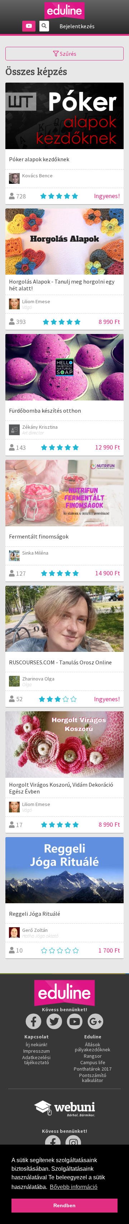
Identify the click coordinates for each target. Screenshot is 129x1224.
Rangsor (93, 1056)
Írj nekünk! (36, 1044)
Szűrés (67, 53)
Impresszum (36, 1051)
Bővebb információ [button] (73, 1187)
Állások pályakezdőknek (92, 1047)
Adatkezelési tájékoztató (36, 1060)
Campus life (92, 1062)
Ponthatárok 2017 (92, 1069)
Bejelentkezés (77, 26)
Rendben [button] (64, 1205)
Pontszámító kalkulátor (92, 1077)
